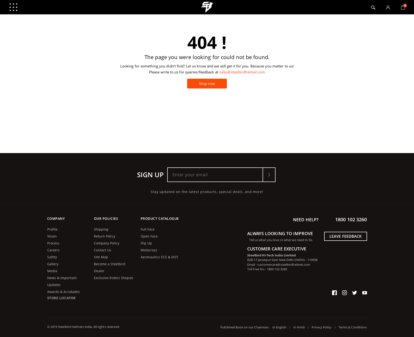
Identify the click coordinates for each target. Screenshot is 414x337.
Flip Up (146, 243)
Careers (53, 250)
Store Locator (61, 298)
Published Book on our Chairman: (245, 327)
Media (52, 271)
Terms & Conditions (353, 327)
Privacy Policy (321, 327)
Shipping (101, 229)
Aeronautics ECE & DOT (159, 257)
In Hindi (299, 327)
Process (53, 243)
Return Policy (104, 236)
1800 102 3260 (351, 219)
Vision (52, 236)
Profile (52, 229)
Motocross (149, 250)
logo (207, 7)
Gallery (53, 264)
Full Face (148, 229)
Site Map (101, 257)
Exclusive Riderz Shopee (113, 278)
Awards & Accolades (63, 291)
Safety (52, 257)
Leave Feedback (345, 236)
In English (279, 327)
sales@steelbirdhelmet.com (242, 72)
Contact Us (102, 250)
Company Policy (106, 243)
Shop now (207, 83)
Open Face (149, 236)
